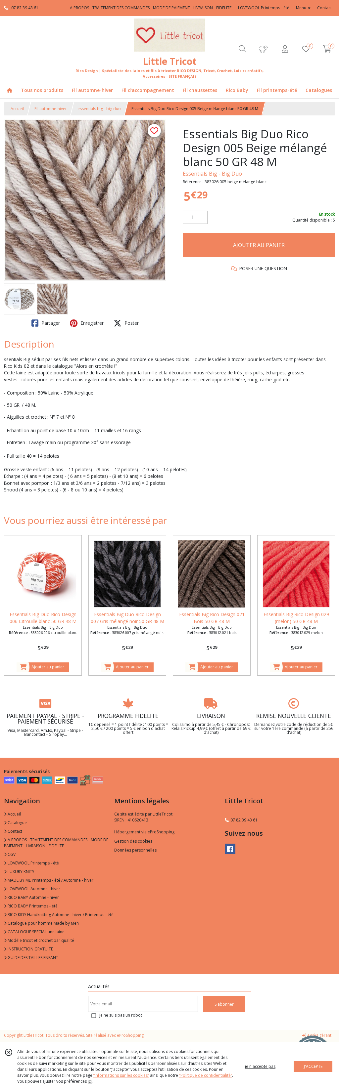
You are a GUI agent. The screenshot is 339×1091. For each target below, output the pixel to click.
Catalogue (17, 822)
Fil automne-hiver (50, 108)
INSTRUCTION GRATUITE (30, 949)
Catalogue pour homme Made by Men (43, 923)
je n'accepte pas (260, 1066)
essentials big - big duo (99, 108)
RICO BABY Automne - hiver (33, 897)
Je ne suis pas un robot (120, 1015)
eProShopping (130, 1035)
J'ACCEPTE (313, 1066)
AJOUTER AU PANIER (259, 245)
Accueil (17, 108)
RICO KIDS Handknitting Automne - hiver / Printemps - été (60, 914)
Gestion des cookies (133, 841)
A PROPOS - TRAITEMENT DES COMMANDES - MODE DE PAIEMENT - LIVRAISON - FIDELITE (56, 843)
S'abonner (224, 1004)
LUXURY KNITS (20, 871)
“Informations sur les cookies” (121, 1075)
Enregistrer (91, 323)
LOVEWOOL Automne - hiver (33, 889)
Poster (131, 323)
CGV (11, 854)
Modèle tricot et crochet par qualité (40, 940)
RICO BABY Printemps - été (32, 906)
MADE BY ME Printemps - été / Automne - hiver (50, 880)
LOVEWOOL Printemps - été (33, 863)
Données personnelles (135, 850)
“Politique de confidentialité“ (205, 1075)
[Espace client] (285, 49)
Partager (50, 323)
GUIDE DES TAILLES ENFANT (32, 957)
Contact (324, 8)
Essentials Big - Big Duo (212, 173)
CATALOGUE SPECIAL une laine (36, 932)
